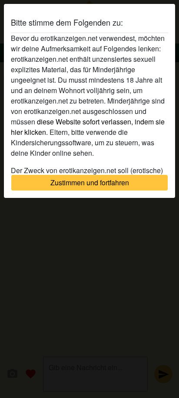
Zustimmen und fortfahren (89, 182)
